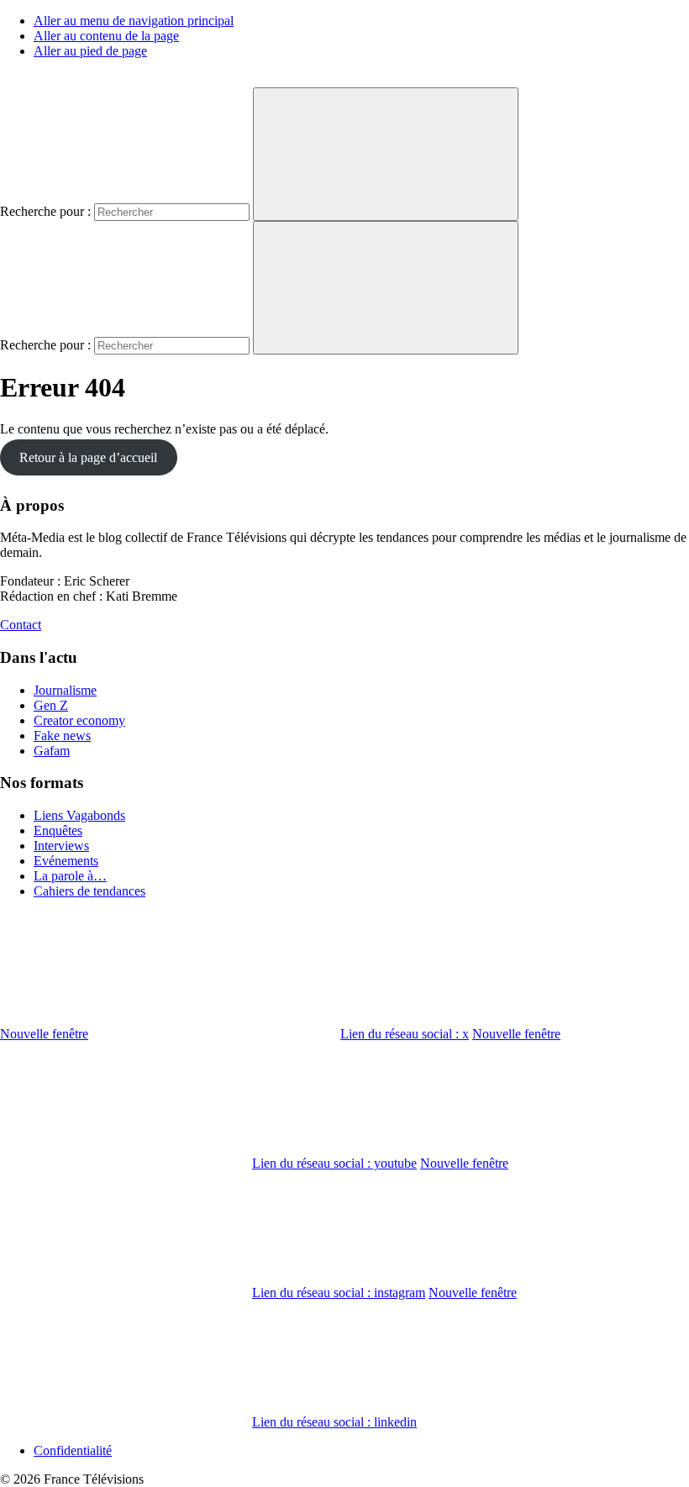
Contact (20, 624)
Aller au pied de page (90, 51)
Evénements (66, 861)
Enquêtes (58, 830)
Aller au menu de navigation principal (134, 20)
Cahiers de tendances (89, 891)
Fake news (62, 735)
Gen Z (51, 705)
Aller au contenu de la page (106, 36)
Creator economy (79, 720)
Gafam (52, 751)
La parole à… (70, 876)
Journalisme (65, 690)
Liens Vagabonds (79, 815)
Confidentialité (73, 1450)
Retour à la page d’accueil (88, 457)
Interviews (61, 845)
